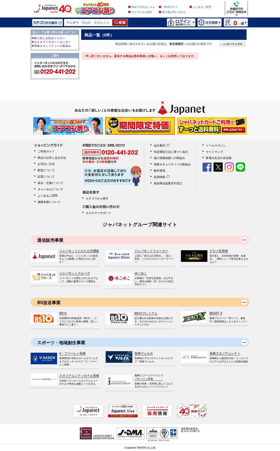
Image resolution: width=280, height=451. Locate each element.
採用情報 (159, 177)
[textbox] (88, 22)
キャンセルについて (50, 189)
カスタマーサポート (98, 213)
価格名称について (49, 202)
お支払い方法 (46, 164)
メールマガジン (216, 145)
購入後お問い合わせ (174, 12)
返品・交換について (50, 183)
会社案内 (159, 145)
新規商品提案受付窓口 (168, 183)
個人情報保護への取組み (169, 158)
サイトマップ (214, 152)
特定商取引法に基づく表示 (171, 152)
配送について (46, 170)
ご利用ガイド (170, 7)
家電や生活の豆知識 (218, 158)
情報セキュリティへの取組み (172, 164)
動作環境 (159, 170)
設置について (46, 176)
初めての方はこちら (143, 7)
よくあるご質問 (202, 7)
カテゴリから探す (141, 12)
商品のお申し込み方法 (52, 157)
